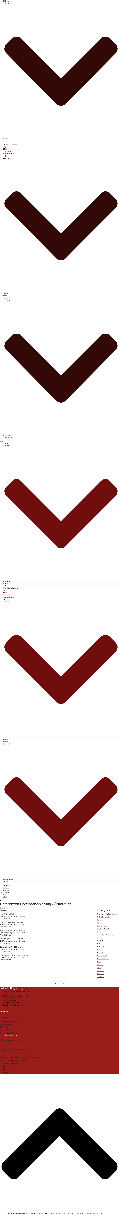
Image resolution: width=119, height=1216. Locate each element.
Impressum (6, 1017)
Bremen (99, 923)
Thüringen (100, 938)
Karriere (5, 296)
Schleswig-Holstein (103, 917)
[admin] (5, 1073)
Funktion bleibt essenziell (11, 1003)
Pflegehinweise (7, 437)
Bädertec (6, 1)
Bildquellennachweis (10, 1064)
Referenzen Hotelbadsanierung (107, 914)
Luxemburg (100, 971)
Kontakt (5, 298)
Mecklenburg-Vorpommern (105, 935)
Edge (87, 1213)
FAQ (4, 147)
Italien (99, 968)
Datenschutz (7, 1015)
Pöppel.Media (13, 1060)
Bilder (5, 149)
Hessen (99, 932)
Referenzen (7, 151)
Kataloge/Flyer (7, 435)
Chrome (76, 1213)
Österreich (100, 965)
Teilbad (5, 141)
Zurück (56, 983)
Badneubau (6, 142)
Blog (4, 156)
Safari (81, 1213)
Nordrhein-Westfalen (103, 929)
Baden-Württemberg (103, 959)
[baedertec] (59, 441)
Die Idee (5, 293)
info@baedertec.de (11, 1035)
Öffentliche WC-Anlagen (10, 144)
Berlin (99, 950)
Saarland (100, 953)
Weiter (63, 983)
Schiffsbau (100, 974)
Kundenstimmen (8, 153)
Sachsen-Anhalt (102, 947)
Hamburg (100, 920)
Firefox (70, 1213)
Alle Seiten (100, 977)
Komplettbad (6, 139)
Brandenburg (101, 941)
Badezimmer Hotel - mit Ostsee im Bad (15, 996)
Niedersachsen (102, 926)
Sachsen (100, 944)
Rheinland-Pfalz (102, 956)
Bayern (99, 962)
